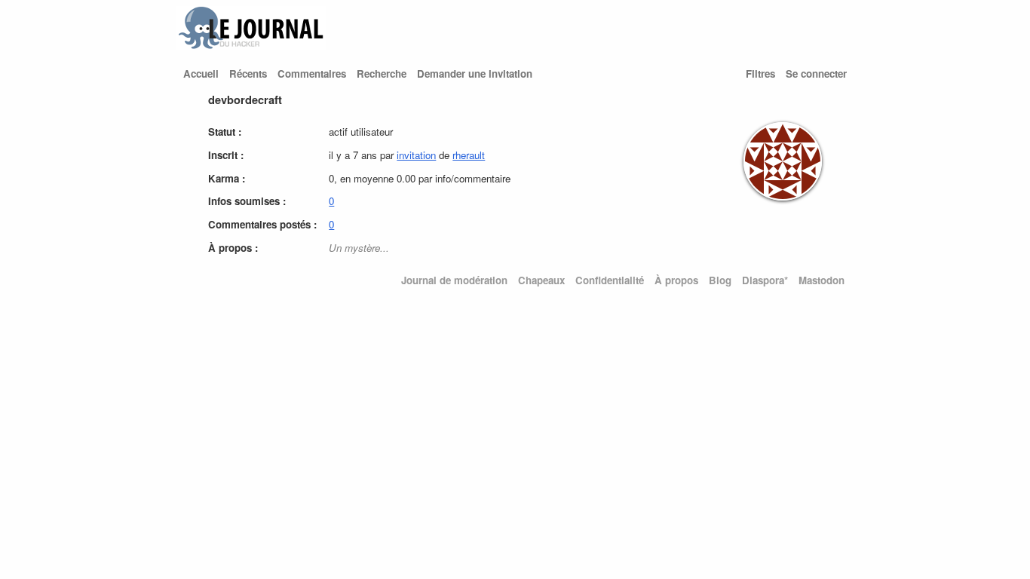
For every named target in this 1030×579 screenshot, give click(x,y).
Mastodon (822, 280)
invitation (416, 155)
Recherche (381, 73)
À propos (676, 280)
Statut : (224, 131)
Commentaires (311, 73)
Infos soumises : (247, 201)
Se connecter (816, 73)
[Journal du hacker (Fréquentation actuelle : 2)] (251, 45)
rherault (468, 155)
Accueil (201, 73)
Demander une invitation (474, 73)
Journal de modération (454, 280)
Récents (248, 73)
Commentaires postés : (262, 224)
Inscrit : (226, 155)
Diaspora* (765, 280)
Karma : (226, 178)
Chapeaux (541, 280)
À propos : (233, 247)
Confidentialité (609, 280)
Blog (720, 280)
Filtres (760, 73)
